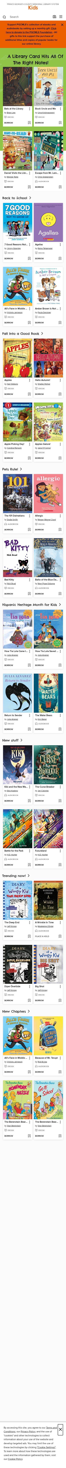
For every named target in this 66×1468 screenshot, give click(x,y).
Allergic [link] (39, 515)
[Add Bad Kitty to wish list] (29, 594)
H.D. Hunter (12, 855)
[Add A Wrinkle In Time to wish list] (60, 937)
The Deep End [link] (11, 922)
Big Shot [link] (39, 986)
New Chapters (14, 1011)
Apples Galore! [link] (42, 444)
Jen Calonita (43, 791)
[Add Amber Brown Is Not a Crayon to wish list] (60, 323)
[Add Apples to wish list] (29, 394)
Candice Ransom (14, 448)
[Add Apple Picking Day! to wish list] (29, 458)
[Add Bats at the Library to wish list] (29, 123)
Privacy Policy (28, 1431)
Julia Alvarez (12, 655)
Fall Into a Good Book (21, 334)
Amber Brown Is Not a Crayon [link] (47, 308)
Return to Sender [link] (13, 715)
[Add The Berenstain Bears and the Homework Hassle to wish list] (29, 1136)
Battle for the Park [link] (13, 851)
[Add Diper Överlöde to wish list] (29, 1001)
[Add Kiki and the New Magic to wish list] (29, 801)
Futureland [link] (41, 851)
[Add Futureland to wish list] (60, 865)
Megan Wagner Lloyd (47, 519)
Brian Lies (11, 112)
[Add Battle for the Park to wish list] (29, 865)
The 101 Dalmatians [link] (14, 515)
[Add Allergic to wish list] (60, 530)
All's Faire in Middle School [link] (16, 308)
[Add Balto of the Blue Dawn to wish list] (60, 594)
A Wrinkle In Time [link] (44, 922)
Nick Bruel (11, 583)
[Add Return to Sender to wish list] (29, 729)
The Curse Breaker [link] (44, 787)
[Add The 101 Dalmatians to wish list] (29, 530)
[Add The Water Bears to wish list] (60, 729)
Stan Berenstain (14, 1126)
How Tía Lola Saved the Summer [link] (47, 651)
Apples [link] (8, 380)
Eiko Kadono (12, 791)
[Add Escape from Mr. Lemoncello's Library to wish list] (60, 187)
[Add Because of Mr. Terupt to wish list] (60, 1072)
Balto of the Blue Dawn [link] (47, 579)
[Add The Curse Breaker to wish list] (60, 801)
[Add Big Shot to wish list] (60, 1001)
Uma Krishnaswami (46, 112)
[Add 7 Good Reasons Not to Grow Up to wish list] (29, 259)
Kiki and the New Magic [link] (16, 787)
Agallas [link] (39, 244)
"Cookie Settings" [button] (46, 1447)
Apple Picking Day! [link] (14, 444)
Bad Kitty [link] (9, 579)
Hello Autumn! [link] (42, 380)
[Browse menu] (61, 17)
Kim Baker (42, 719)
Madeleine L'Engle (45, 926)
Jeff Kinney (12, 926)
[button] (29, 109)
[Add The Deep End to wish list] (29, 937)
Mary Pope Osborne (46, 583)
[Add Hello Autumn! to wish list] (60, 394)
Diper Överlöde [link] (12, 986)
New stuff (11, 740)
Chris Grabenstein (45, 177)
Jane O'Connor (44, 448)
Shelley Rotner (44, 384)
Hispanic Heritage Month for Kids (30, 605)
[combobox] (26, 17)
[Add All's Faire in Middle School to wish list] (29, 323)
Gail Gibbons (12, 384)
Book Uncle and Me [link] (45, 108)
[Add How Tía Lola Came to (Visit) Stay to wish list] (29, 665)
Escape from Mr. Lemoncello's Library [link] (47, 173)
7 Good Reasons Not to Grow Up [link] (16, 244)
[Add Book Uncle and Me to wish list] (60, 123)
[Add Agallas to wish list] (60, 259)
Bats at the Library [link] (13, 108)
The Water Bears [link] (43, 715)
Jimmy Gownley (14, 248)
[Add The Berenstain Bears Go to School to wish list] (60, 1136)
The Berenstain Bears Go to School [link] (47, 1122)
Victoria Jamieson (14, 312)
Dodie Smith (12, 519)
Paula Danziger (44, 312)
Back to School (15, 198)
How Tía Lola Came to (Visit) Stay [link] (16, 651)
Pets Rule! (10, 469)
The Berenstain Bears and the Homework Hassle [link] (16, 1122)
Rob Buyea (42, 1062)
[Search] (4, 16)
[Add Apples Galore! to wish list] (60, 458)
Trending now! (14, 876)
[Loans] (54, 17)
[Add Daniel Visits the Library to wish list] (29, 187)
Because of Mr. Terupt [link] (46, 1058)
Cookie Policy (15, 1459)
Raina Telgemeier (45, 248)
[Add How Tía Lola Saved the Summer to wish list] (60, 665)
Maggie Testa (12, 177)
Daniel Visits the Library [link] (16, 173)
